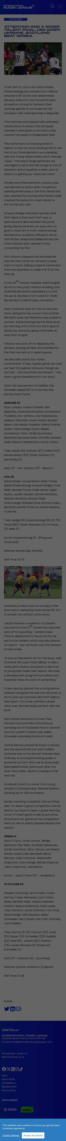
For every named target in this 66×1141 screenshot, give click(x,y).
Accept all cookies (33, 1135)
